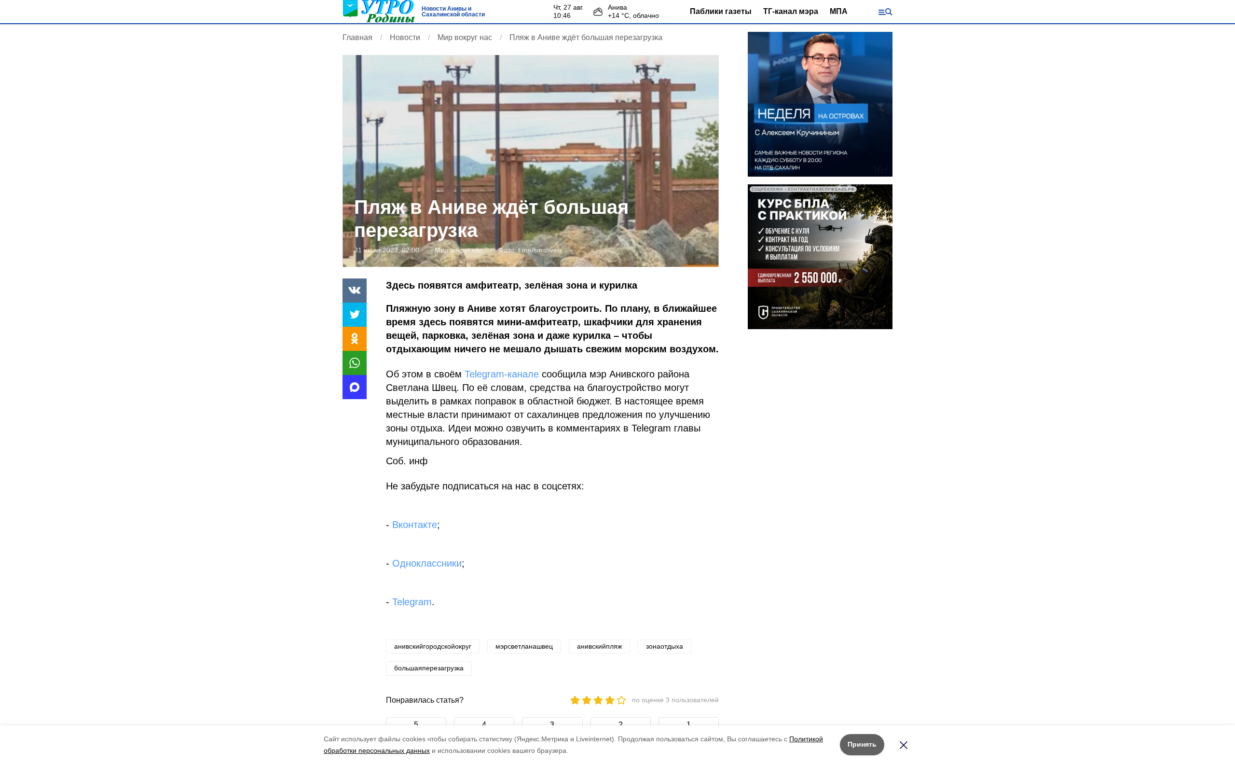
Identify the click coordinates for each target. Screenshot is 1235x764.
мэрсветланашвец (524, 646)
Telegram (412, 602)
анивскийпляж (599, 646)
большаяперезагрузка (429, 668)
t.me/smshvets (540, 250)
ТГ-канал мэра (790, 11)
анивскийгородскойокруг (432, 646)
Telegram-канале (502, 374)
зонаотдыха (664, 646)
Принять (862, 744)
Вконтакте (414, 524)
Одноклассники (427, 563)
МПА (839, 11)
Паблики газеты (721, 11)
